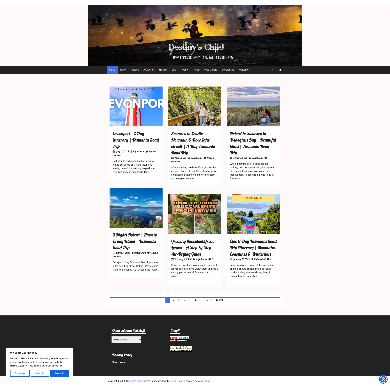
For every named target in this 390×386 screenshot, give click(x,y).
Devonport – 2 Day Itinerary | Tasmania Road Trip (136, 140)
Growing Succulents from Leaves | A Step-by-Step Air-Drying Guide (192, 248)
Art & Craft (149, 69)
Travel (123, 69)
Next (219, 300)
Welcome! (244, 69)
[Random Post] (273, 70)
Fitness (135, 69)
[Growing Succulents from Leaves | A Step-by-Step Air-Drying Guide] (194, 233)
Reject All (39, 373)
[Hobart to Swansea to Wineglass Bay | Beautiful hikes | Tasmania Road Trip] (253, 125)
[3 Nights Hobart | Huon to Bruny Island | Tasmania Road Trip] (136, 226)
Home (112, 69)
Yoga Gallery (210, 69)
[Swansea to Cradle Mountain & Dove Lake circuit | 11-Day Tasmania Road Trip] (194, 125)
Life (174, 69)
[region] (39, 364)
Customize (20, 373)
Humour (163, 69)
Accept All (59, 373)
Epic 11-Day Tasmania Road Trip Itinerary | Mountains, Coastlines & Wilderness (253, 248)
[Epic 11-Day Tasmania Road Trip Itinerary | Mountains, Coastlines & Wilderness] (253, 233)
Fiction (196, 69)
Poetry (184, 69)
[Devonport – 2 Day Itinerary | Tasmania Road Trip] (136, 125)
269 (209, 300)
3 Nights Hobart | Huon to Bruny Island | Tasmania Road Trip (135, 241)
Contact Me (228, 69)
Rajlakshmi (138, 151)
